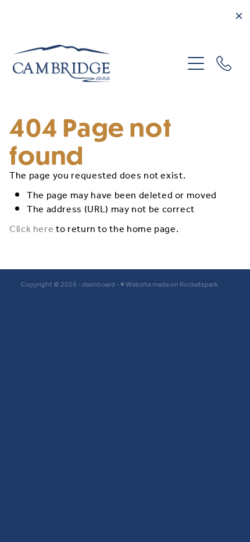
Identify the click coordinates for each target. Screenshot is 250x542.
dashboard (98, 284)
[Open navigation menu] (196, 63)
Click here (31, 229)
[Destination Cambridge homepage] (97, 63)
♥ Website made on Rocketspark (169, 284)
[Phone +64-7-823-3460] (224, 63)
